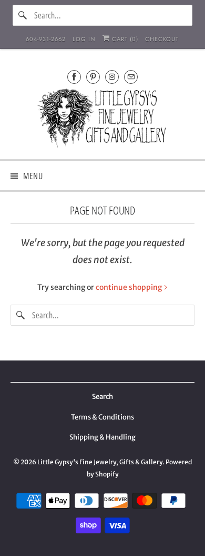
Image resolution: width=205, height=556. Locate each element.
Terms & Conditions (102, 417)
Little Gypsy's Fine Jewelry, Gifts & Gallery (99, 462)
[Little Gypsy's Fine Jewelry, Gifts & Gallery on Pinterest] (93, 77)
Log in (84, 39)
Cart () (124, 39)
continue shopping (129, 287)
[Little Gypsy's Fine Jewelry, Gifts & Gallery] (103, 120)
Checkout (162, 39)
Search (102, 396)
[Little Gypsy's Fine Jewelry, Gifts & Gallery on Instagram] (112, 77)
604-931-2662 (46, 39)
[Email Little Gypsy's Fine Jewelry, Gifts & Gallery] (131, 77)
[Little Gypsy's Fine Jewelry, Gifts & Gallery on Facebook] (74, 77)
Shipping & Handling (102, 437)
